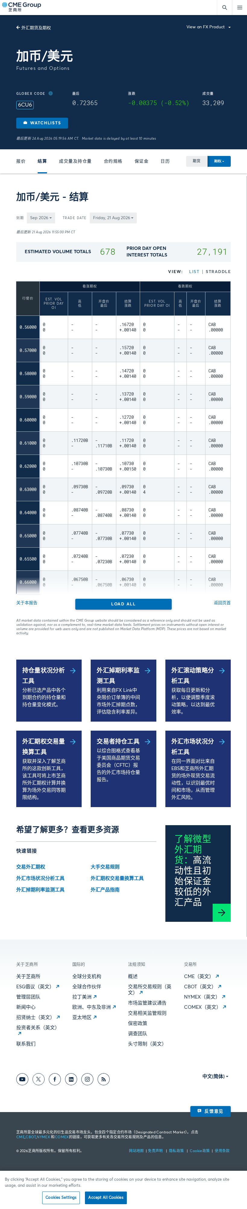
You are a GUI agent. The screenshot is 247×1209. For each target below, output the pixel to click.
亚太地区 (82, 1017)
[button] (42, 123)
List (194, 272)
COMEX (62, 1137)
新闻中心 (26, 1007)
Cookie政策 (200, 1151)
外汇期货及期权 (36, 28)
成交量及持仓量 (75, 161)
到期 (20, 218)
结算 (42, 161)
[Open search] (224, 7)
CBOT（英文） (200, 986)
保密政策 (137, 1023)
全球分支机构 (86, 976)
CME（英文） (199, 976)
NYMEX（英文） (202, 997)
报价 (21, 161)
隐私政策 (177, 1151)
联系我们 (26, 1044)
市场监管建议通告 (147, 1003)
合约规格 (113, 161)
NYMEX (43, 1137)
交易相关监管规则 (147, 1013)
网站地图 (137, 1151)
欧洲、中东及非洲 (91, 1007)
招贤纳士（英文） (35, 1017)
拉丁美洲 (82, 997)
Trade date (75, 218)
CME (20, 1137)
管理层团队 (28, 997)
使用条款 (222, 1151)
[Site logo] (22, 7)
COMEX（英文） (202, 1007)
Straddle (218, 272)
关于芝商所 (28, 976)
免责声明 (156, 1151)
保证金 (142, 161)
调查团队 (137, 1033)
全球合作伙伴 (86, 986)
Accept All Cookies (105, 1198)
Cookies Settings (61, 1198)
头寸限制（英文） (147, 1044)
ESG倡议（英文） (35, 986)
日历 (165, 161)
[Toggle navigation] (239, 7)
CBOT (31, 1137)
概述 (133, 976)
